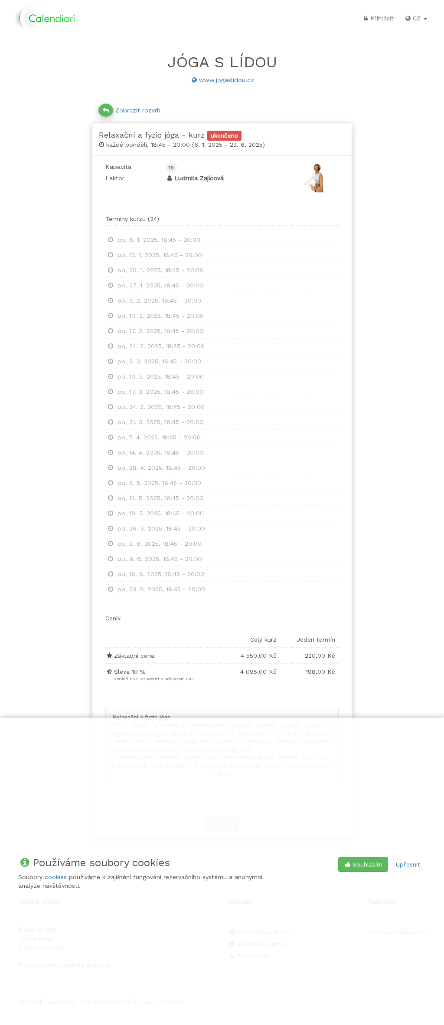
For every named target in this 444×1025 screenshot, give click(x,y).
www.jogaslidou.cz (226, 79)
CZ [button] (418, 18)
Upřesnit (408, 864)
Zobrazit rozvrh (137, 110)
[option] (222, 239)
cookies (56, 876)
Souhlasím (367, 864)
